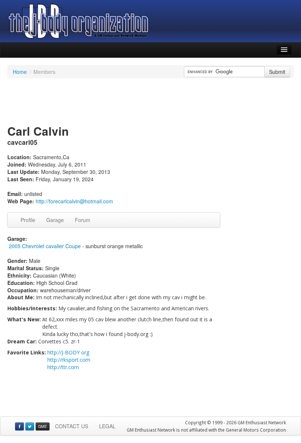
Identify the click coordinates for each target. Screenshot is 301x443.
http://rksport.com (68, 359)
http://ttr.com (63, 367)
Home (20, 71)
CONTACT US (71, 426)
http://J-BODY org (68, 352)
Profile (28, 220)
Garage (55, 220)
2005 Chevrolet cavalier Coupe (45, 246)
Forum (82, 220)
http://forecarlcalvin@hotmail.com (74, 201)
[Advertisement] (150, 102)
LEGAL (107, 426)
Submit (277, 71)
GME (42, 426)
